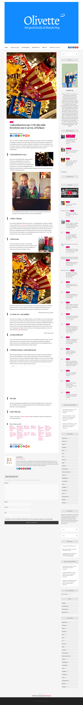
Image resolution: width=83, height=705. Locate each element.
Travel (63, 493)
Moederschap (36, 47)
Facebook (26, 416)
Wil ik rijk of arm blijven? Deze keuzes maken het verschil (71, 396)
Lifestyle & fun (15, 47)
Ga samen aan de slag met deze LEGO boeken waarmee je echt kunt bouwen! (71, 141)
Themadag (64, 490)
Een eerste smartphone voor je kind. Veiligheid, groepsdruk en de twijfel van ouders (71, 236)
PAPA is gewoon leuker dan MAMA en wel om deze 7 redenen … (13, 434)
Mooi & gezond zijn (66, 471)
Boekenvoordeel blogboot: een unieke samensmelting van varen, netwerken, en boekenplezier (41, 436)
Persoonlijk (64, 481)
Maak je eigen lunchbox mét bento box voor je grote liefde (72, 152)
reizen (63, 484)
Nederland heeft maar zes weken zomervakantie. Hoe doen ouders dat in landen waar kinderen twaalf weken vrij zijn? (72, 329)
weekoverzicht (65, 496)
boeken (73, 135)
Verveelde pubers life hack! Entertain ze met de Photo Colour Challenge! (72, 318)
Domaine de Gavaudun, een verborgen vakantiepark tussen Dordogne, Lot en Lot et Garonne (72, 341)
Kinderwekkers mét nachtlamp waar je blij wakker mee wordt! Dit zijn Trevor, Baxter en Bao (20, 435)
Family (6, 47)
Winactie (44, 47)
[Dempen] (74, 196)
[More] (29, 136)
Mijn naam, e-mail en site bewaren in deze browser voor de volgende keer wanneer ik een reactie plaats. (29, 519)
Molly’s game (18, 329)
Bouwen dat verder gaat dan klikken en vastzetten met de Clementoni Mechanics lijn (71, 274)
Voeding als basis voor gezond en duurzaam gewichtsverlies (71, 352)
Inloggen (64, 603)
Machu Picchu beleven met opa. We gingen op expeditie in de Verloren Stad (72, 251)
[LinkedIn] (73, 47)
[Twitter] (13, 136)
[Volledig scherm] (76, 196)
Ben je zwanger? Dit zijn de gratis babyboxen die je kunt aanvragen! (69, 411)
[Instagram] (71, 47)
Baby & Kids (68, 135)
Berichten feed (65, 606)
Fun (63, 456)
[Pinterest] (75, 47)
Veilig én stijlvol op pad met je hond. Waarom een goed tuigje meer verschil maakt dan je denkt (72, 306)
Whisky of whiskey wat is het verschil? (33, 434)
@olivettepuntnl (47, 695)
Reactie (7, 483)
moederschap (65, 468)
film (63, 453)
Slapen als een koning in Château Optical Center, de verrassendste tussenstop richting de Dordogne (72, 363)
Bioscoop (64, 441)
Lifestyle (64, 465)
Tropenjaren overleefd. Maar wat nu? (71, 204)
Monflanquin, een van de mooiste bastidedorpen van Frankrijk (72, 286)
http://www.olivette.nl (20, 458)
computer (64, 447)
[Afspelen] (62, 196)
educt (63, 450)
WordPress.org (65, 612)
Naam (6, 502)
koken (63, 462)
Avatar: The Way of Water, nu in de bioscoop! (27, 434)
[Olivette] (41, 22)
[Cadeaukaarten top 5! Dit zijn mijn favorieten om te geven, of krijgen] (31, 85)
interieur (64, 459)
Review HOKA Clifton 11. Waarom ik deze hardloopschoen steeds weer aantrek (71, 385)
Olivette (19, 457)
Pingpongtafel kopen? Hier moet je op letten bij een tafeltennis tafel (72, 264)
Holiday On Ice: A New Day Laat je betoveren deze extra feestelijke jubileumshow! (72, 163)
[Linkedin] (16, 136)
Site (5, 512)
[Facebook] (69, 47)
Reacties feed (65, 609)
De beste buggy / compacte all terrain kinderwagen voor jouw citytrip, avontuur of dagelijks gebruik (72, 225)
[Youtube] (77, 47)
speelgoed (64, 487)
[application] (69, 193)
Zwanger (64, 502)
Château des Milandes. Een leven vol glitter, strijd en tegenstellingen (72, 296)
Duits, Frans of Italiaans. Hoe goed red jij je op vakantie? (71, 374)
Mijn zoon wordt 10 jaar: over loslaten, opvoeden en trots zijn (72, 214)
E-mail (6, 507)
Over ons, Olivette (55, 47)
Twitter (22, 416)
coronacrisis (23, 225)
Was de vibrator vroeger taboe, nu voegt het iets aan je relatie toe (48, 434)
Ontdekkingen (25, 47)
